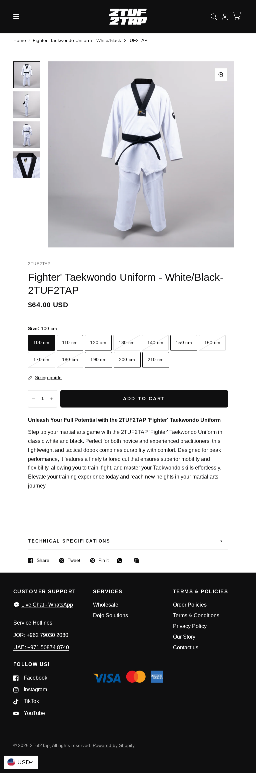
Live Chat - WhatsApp (47, 605)
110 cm (70, 342)
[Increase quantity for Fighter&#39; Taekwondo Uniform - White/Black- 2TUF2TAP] (52, 399)
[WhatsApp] (121, 560)
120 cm (98, 342)
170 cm (41, 359)
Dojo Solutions (110, 615)
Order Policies (190, 605)
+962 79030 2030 (47, 635)
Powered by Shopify (114, 745)
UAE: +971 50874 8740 (41, 647)
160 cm (212, 342)
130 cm (127, 342)
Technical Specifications (69, 541)
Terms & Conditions (196, 615)
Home (19, 40)
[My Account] (224, 16)
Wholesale (105, 605)
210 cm (156, 359)
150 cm (184, 342)
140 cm (155, 342)
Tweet (74, 560)
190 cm (98, 359)
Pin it (103, 560)
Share (43, 560)
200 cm (127, 359)
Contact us (185, 647)
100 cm (41, 342)
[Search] (213, 16)
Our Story (184, 637)
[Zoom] (221, 74)
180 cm (70, 359)
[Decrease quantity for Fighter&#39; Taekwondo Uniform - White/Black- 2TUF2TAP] (33, 399)
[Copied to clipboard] (138, 561)
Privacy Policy (190, 626)
